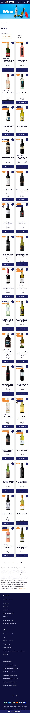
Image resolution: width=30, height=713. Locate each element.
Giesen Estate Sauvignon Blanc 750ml (8, 417)
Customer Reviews (8, 599)
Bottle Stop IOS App (8, 620)
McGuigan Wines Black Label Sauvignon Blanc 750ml (22, 94)
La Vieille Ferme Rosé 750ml (8, 93)
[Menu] (2, 2)
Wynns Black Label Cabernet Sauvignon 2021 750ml (7, 255)
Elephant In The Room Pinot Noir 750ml (8, 125)
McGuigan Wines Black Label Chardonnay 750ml (22, 320)
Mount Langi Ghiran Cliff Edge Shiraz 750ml (8, 223)
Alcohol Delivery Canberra (10, 685)
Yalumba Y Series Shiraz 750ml (22, 222)
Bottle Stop (16, 705)
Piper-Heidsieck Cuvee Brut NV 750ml (8, 61)
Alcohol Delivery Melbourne (10, 668)
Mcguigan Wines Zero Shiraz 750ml (22, 385)
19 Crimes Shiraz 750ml (8, 157)
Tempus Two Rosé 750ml (22, 61)
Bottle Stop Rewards (8, 613)
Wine (7, 23)
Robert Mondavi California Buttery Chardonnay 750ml (22, 418)
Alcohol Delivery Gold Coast (10, 678)
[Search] (18, 2)
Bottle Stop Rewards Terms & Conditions (14, 651)
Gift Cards (6, 610)
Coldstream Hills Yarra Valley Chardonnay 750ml (22, 547)
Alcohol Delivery (7, 661)
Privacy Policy (6, 644)
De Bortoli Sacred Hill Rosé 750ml (8, 546)
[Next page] (25, 563)
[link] (15, 11)
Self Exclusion (6, 616)
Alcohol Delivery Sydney (9, 665)
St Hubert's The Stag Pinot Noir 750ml (7, 514)
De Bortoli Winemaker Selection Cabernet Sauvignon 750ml (8, 450)
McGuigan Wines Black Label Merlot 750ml (22, 482)
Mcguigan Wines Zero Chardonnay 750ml (22, 449)
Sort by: (20, 35)
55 (21, 563)
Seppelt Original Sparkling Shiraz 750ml (8, 287)
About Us (5, 606)
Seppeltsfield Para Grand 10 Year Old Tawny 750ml (8, 353)
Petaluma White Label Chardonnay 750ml (22, 125)
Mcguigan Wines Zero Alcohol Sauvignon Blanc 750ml (8, 320)
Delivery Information (8, 634)
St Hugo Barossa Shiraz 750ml (8, 190)
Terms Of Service (7, 647)
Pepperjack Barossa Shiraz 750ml (22, 158)
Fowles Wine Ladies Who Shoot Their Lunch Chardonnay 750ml (22, 353)
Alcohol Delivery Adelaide (10, 682)
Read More (22, 588)
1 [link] (4, 563)
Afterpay (5, 654)
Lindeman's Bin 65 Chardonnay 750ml (22, 514)
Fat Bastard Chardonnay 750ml (22, 287)
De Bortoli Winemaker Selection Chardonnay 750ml (22, 255)
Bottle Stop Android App (9, 623)
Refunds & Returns (8, 640)
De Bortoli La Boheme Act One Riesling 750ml (8, 482)
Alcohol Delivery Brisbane (10, 675)
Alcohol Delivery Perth (9, 671)
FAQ (4, 637)
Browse (2, 23)
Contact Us (6, 603)
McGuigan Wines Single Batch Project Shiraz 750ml (22, 191)
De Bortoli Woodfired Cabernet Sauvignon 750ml (8, 385)
